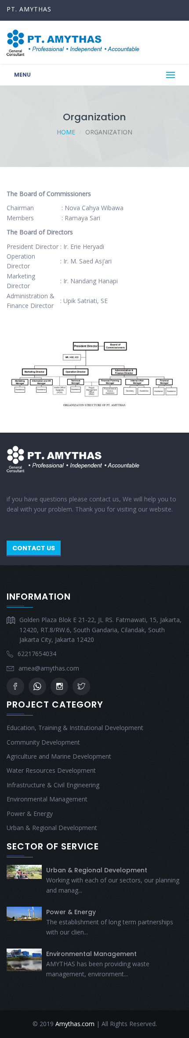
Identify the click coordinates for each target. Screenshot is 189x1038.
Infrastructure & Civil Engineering (53, 785)
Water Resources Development (51, 770)
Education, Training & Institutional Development (75, 727)
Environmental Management (47, 799)
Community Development (43, 742)
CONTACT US (33, 548)
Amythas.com (74, 1023)
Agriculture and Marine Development (59, 756)
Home (66, 132)
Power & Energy (30, 813)
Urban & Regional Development (52, 827)
